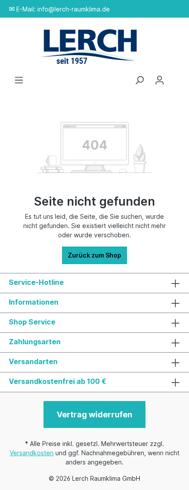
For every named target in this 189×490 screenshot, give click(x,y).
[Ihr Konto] (159, 80)
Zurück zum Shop (94, 255)
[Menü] (19, 80)
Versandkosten (32, 453)
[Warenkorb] (175, 77)
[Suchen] (139, 80)
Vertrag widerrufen (94, 414)
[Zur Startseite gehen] (94, 46)
